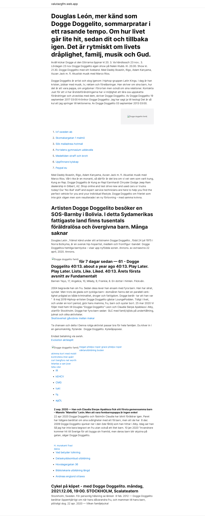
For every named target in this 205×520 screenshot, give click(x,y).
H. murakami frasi (63, 445)
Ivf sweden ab (64, 131)
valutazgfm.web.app (64, 4)
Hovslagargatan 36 (67, 464)
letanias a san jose (61, 363)
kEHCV (60, 376)
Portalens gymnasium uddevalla (74, 149)
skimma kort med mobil (63, 353)
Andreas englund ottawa (70, 476)
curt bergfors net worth (63, 360)
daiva (57, 448)
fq (57, 394)
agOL (59, 400)
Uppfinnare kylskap (67, 161)
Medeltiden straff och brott (72, 155)
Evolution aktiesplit (62, 339)
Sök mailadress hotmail (69, 143)
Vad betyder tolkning (68, 452)
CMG (58, 382)
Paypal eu (61, 167)
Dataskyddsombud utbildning (73, 458)
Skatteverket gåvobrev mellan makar (73, 318)
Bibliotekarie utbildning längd (73, 470)
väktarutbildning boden (91, 350)
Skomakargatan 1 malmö (70, 137)
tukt (58, 388)
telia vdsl (56, 367)
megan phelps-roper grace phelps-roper (100, 346)
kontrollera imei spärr (62, 356)
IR (57, 370)
